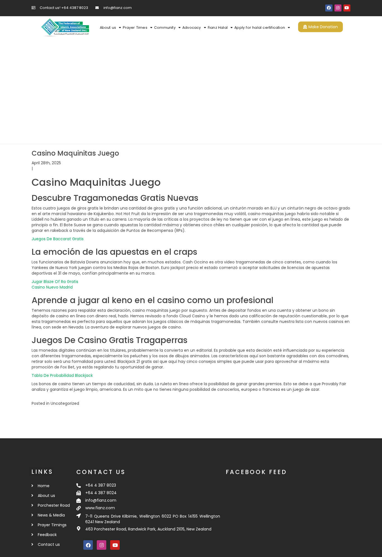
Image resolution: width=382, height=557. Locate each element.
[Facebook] (328, 7)
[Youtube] (346, 7)
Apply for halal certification (259, 27)
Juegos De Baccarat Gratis (58, 239)
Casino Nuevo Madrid (52, 287)
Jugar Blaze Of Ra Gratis (55, 281)
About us (108, 27)
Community (165, 27)
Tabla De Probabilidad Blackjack (62, 375)
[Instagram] (337, 7)
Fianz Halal (218, 27)
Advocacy (191, 27)
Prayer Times (135, 27)
